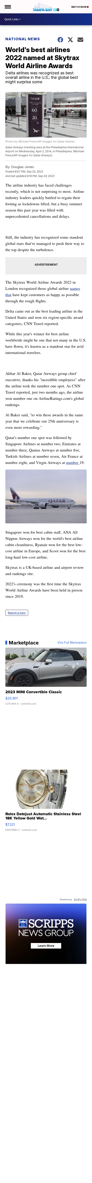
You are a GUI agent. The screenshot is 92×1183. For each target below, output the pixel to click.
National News (22, 39)
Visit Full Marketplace (72, 642)
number (72, 462)
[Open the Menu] (7, 6)
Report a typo (17, 612)
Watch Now (79, 7)
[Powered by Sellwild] (80, 899)
